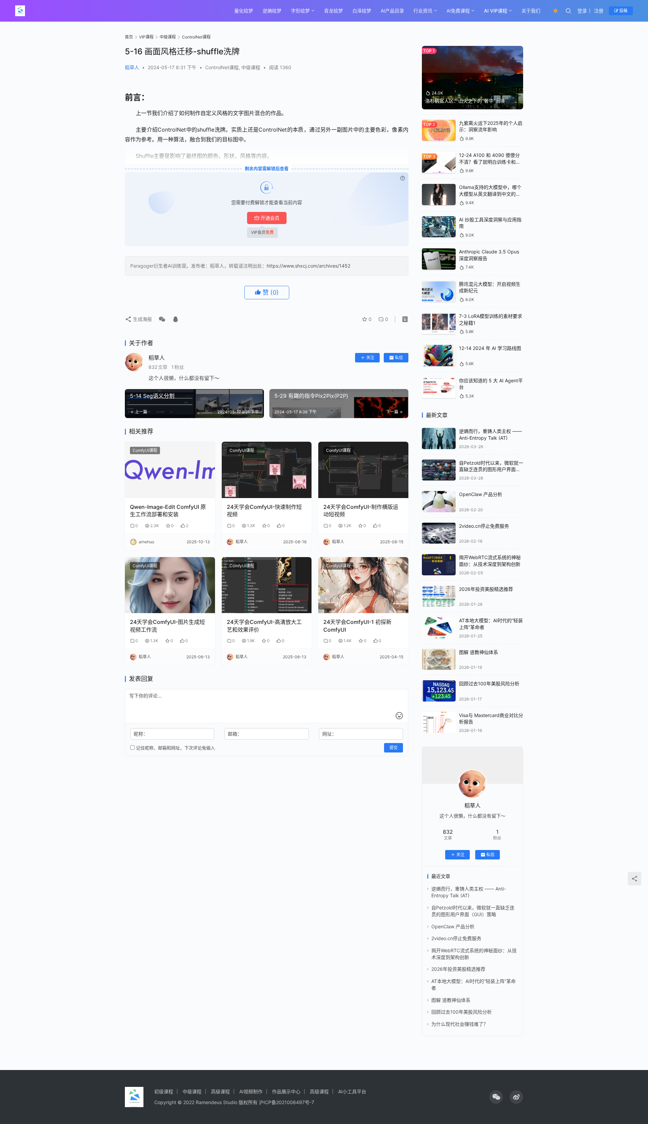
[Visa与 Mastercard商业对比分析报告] (439, 722)
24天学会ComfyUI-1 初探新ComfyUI (357, 626)
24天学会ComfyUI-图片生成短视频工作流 (167, 626)
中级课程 (250, 67)
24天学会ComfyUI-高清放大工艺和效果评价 (264, 626)
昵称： (141, 734)
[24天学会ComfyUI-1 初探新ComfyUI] (363, 585)
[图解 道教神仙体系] (439, 659)
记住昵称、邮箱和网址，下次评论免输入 (175, 747)
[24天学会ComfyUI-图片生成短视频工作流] (170, 585)
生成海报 (142, 319)
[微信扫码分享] (162, 319)
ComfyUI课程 (145, 450)
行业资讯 (422, 10)
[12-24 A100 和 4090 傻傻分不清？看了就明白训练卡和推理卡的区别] (439, 162)
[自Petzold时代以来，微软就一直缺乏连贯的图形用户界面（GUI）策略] (439, 470)
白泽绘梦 (361, 10)
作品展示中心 (286, 1091)
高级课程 (220, 1091)
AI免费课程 (458, 10)
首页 (129, 36)
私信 (399, 357)
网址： (329, 734)
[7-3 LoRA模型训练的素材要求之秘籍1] (439, 323)
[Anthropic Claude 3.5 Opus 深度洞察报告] (439, 259)
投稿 (622, 10)
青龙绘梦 (333, 10)
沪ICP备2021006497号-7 (286, 1102)
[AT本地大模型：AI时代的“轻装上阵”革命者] (439, 627)
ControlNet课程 (222, 67)
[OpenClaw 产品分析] (439, 501)
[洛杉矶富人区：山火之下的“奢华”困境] (472, 77)
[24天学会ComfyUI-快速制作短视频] (267, 470)
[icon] (496, 1097)
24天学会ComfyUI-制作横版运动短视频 (360, 510)
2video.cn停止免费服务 (484, 526)
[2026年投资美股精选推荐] (439, 596)
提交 (393, 747)
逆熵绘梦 (272, 10)
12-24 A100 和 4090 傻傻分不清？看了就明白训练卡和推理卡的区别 (489, 161)
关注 (370, 357)
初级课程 (163, 1091)
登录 (582, 10)
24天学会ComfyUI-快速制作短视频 (264, 510)
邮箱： (235, 734)
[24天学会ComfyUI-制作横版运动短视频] (363, 470)
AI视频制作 (251, 1091)
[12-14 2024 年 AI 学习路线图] (439, 355)
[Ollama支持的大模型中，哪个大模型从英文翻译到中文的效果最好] (439, 194)
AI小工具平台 (352, 1091)
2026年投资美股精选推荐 (486, 589)
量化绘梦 (243, 10)
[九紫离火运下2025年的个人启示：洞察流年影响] (439, 130)
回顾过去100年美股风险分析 (489, 683)
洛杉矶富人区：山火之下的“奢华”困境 (465, 101)
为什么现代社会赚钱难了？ (459, 1024)
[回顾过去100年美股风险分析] (439, 691)
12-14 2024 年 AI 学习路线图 (490, 348)
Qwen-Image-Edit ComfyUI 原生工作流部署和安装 (168, 510)
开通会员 (270, 218)
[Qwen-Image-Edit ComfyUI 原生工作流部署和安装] (170, 470)
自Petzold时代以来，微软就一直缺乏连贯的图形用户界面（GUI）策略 (491, 469)
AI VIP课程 (495, 10)
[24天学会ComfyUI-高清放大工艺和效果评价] (267, 585)
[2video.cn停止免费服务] (439, 533)
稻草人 (132, 67)
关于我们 (530, 10)
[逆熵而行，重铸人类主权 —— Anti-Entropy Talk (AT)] (439, 438)
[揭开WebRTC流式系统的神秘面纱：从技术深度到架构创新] (439, 564)
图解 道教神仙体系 (478, 652)
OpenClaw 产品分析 (480, 494)
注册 (598, 10)
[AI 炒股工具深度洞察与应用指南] (439, 227)
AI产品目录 (392, 10)
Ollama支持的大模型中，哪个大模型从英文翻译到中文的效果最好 (490, 193)
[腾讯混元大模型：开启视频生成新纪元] (439, 291)
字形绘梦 (300, 10)
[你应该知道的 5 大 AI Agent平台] (439, 388)
